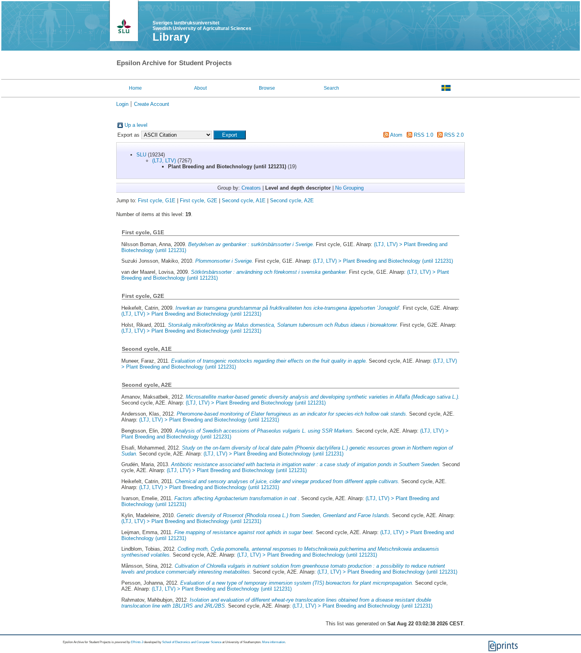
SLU (141, 155)
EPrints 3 (137, 642)
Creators (251, 188)
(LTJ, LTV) (164, 161)
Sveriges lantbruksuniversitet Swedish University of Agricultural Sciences (202, 25)
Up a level (135, 125)
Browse (267, 88)
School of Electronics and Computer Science (191, 642)
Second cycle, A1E (244, 200)
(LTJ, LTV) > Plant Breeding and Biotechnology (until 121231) (383, 261)
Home (135, 88)
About (200, 88)
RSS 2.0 (454, 135)
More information (273, 642)
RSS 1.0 (423, 135)
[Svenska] (446, 87)
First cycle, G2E (198, 200)
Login (122, 104)
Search (331, 88)
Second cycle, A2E (292, 200)
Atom (396, 135)
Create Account (151, 104)
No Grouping (349, 188)
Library (171, 37)
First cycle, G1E (156, 200)
